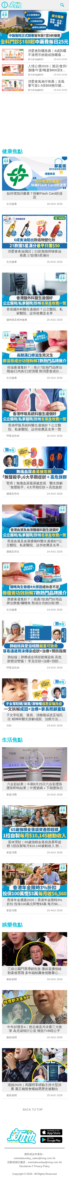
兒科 (9, 725)
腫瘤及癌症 (12, 493)
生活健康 (11, 203)
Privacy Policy (42, 1166)
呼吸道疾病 (12, 435)
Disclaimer (25, 1166)
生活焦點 (12, 740)
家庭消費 (11, 794)
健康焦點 (12, 151)
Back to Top (33, 1109)
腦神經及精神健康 (16, 319)
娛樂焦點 (12, 925)
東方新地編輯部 (35, 59)
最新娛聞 (11, 979)
